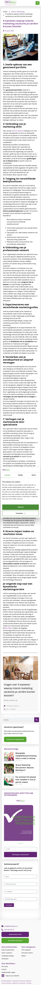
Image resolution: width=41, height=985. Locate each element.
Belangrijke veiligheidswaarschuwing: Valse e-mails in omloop (26, 755)
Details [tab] (20, 475)
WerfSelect (9, 628)
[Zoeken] (36, 719)
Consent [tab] (7, 475)
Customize (19, 513)
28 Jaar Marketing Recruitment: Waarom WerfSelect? (24, 767)
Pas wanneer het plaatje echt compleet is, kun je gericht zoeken (25, 779)
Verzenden (9, 905)
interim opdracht (18, 131)
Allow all (20, 507)
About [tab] (34, 475)
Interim (13, 12)
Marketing (21, 12)
